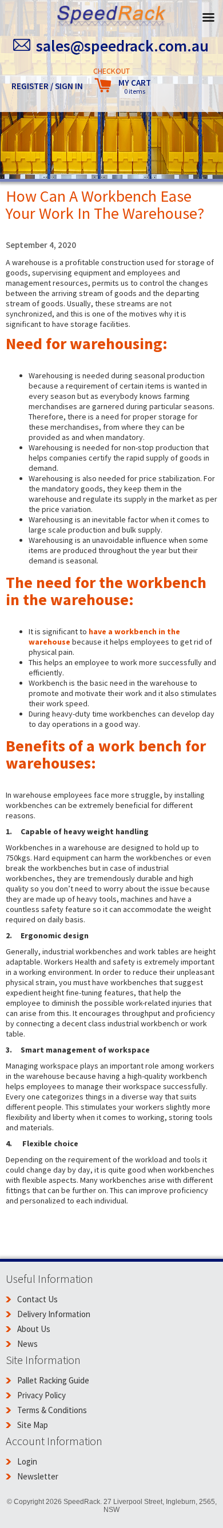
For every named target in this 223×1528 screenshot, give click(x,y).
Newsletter (37, 1476)
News (27, 1343)
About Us (33, 1328)
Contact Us (37, 1299)
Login (27, 1461)
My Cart (134, 86)
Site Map (32, 1424)
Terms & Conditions (52, 1410)
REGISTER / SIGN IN (47, 86)
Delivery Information (53, 1314)
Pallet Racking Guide (53, 1380)
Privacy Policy (41, 1395)
